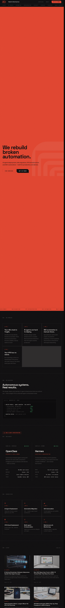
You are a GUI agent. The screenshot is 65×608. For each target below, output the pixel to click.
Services (40, 1)
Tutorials (50, 5)
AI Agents (10, 5)
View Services (9, 171)
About (47, 1)
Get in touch (56, 1)
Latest (4, 5)
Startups (43, 5)
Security (36, 5)
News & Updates (59, 5)
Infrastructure (27, 5)
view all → (58, 547)
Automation (18, 5)
